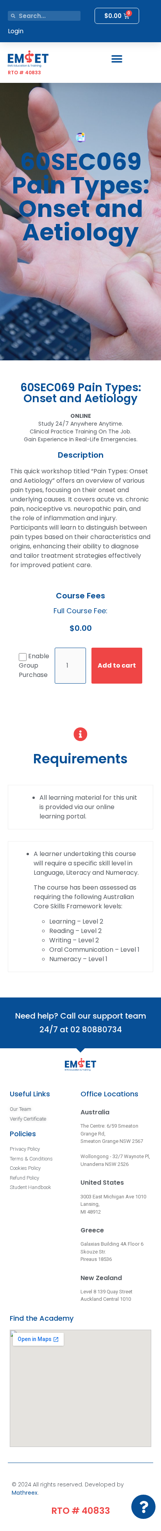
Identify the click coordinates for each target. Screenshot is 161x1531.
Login (15, 31)
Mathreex (25, 1493)
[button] (117, 59)
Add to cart (117, 665)
